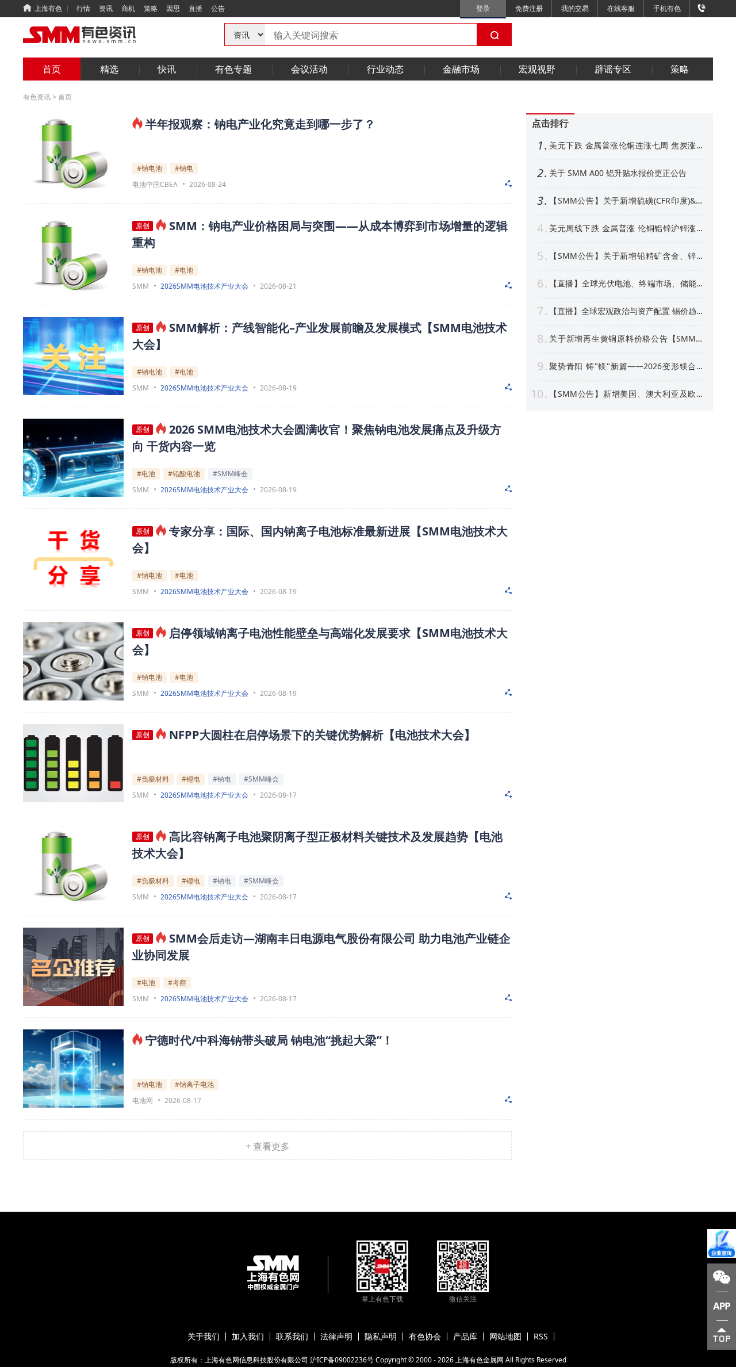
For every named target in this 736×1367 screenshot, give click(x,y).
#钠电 (184, 168)
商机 (128, 8)
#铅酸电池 (184, 473)
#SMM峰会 (230, 473)
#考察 (177, 982)
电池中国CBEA (155, 184)
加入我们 (248, 1336)
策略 (151, 8)
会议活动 (309, 69)
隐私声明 (381, 1336)
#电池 (184, 270)
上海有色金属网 (479, 1360)
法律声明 (336, 1336)
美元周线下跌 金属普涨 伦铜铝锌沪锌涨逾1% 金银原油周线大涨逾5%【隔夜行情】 (626, 228)
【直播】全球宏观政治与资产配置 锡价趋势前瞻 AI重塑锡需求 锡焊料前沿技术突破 (626, 311)
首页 (52, 69)
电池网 (142, 1100)
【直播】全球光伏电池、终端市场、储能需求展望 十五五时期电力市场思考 (626, 283)
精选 (109, 69)
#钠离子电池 (194, 1084)
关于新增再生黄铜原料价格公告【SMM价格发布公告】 (626, 339)
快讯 (167, 69)
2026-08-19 (278, 388)
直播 (195, 8)
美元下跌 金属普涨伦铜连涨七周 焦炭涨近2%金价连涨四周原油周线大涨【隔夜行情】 (626, 145)
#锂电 (191, 779)
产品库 (465, 1336)
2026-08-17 (278, 795)
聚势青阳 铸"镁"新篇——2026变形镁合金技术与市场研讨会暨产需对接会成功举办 (626, 366)
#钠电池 (149, 168)
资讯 (106, 8)
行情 (83, 8)
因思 (173, 8)
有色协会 (425, 1336)
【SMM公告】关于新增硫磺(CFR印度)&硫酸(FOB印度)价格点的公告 (626, 201)
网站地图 (505, 1336)
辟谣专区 (613, 69)
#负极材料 (153, 779)
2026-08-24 (207, 184)
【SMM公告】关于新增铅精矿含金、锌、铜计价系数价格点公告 (626, 256)
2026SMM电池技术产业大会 (204, 286)
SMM (140, 286)
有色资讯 (37, 97)
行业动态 (385, 69)
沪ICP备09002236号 (342, 1360)
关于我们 (203, 1336)
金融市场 (461, 69)
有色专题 (233, 69)
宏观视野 (537, 69)
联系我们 (292, 1336)
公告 (218, 8)
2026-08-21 (278, 286)
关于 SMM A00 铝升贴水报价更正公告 (618, 173)
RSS (541, 1336)
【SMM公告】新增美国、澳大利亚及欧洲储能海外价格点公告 (626, 394)
